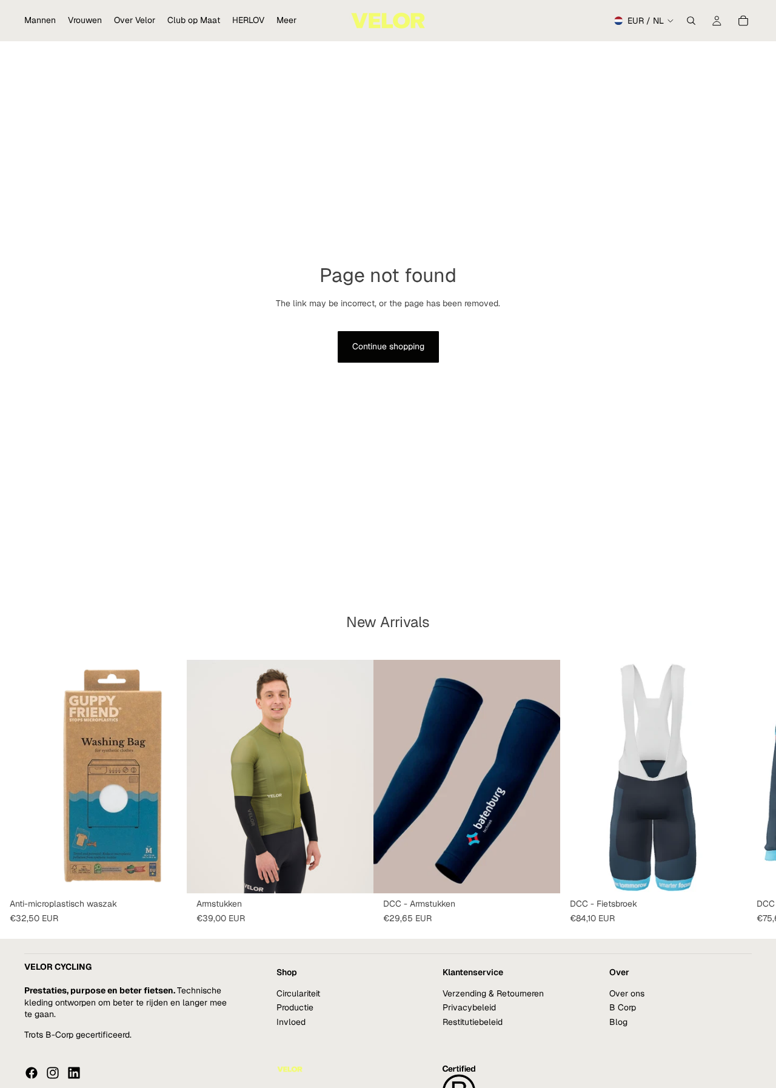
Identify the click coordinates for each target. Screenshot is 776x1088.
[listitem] (286, 21)
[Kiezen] (355, 874)
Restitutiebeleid (473, 1021)
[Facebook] (31, 1073)
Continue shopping (388, 346)
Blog (618, 1021)
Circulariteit (298, 993)
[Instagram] (52, 1073)
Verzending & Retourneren (493, 993)
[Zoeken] (691, 20)
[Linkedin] (74, 1073)
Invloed (291, 1021)
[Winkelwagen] (743, 20)
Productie (294, 1007)
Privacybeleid (469, 1007)
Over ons (626, 993)
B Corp (622, 1007)
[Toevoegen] (168, 874)
